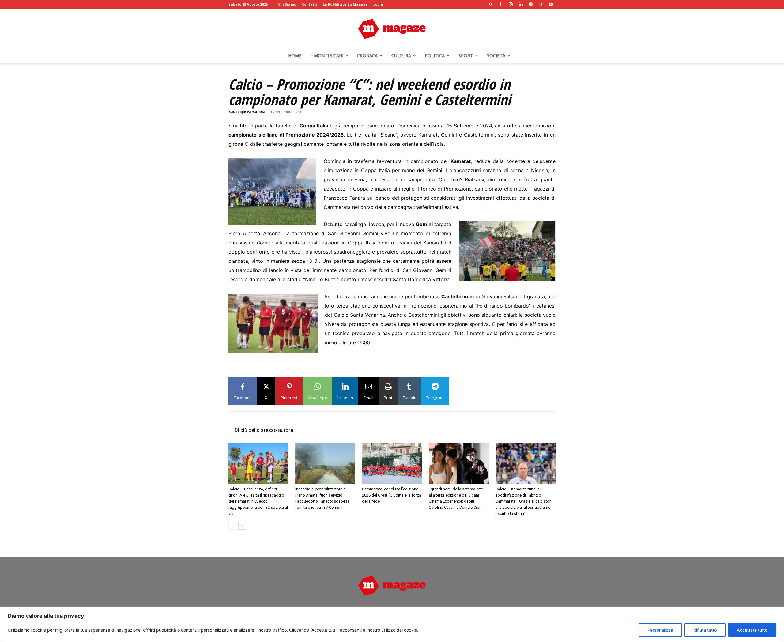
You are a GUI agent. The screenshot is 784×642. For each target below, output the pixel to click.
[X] (540, 4)
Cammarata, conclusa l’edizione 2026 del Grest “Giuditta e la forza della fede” (391, 495)
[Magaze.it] (392, 29)
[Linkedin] (520, 4)
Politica (435, 56)
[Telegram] (530, 4)
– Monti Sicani (326, 56)
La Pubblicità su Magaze (345, 4)
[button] (491, 4)
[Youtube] (551, 4)
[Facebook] (500, 4)
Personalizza (660, 630)
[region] (392, 624)
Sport (465, 56)
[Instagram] (510, 4)
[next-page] (242, 526)
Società (496, 56)
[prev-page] (232, 526)
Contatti (309, 4)
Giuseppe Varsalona (247, 111)
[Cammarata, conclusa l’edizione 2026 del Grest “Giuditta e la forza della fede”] (392, 463)
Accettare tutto (752, 630)
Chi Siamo (287, 4)
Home (295, 56)
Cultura (401, 56)
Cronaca (367, 56)
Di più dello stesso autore (264, 430)
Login (378, 4)
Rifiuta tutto (705, 630)
